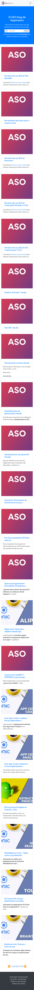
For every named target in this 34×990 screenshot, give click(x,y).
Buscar (26, 31)
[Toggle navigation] (30, 3)
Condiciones (22, 979)
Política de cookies (18, 984)
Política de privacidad (18, 82)
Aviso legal (13, 977)
